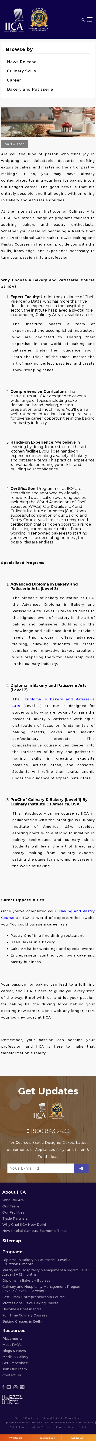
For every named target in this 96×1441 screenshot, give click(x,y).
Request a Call (46, 1437)
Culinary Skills (21, 71)
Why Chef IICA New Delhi (24, 1224)
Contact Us (11, 1375)
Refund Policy (51, 1418)
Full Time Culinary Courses (24, 1315)
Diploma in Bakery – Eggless (26, 1280)
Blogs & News (14, 1351)
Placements (12, 1338)
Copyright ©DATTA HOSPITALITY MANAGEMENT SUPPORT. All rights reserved (48, 1422)
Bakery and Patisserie (30, 89)
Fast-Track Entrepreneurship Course (33, 1297)
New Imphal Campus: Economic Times (35, 1231)
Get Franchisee (15, 1363)
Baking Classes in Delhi (22, 1321)
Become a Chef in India (21, 1309)
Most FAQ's (12, 1345)
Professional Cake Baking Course (30, 1303)
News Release (22, 62)
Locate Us (77, 1437)
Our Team (10, 1206)
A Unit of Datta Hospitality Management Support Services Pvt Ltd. (48, 1427)
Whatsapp (15, 1437)
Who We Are (13, 1200)
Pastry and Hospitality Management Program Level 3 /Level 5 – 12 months (47, 1272)
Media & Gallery (15, 1357)
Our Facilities (13, 1212)
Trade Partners (15, 1218)
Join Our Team (14, 1369)
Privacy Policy (73, 1418)
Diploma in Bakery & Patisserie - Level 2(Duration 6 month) (36, 1262)
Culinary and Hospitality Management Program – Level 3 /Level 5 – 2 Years (43, 1289)
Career (14, 80)
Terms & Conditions (26, 1418)
